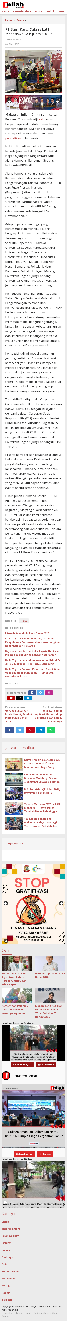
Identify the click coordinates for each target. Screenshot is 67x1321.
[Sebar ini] (9, 730)
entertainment (11, 1228)
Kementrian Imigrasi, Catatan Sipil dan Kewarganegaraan (15, 1009)
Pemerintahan (10, 1271)
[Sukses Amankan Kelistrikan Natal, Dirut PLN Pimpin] (33, 1116)
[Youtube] (11, 698)
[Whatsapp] (51, 730)
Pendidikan (8, 1278)
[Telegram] (28, 698)
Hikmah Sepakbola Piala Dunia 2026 (27, 633)
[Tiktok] (19, 698)
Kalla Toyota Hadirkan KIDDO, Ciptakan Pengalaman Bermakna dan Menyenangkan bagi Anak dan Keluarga (32, 642)
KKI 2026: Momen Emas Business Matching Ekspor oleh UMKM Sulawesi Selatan (42, 778)
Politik (6, 1285)
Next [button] (57, 101)
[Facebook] (32, 692)
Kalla (41, 119)
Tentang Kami (23, 1312)
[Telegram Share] (40, 730)
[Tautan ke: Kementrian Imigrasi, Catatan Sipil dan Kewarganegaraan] (17, 995)
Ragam (6, 1292)
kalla (24, 620)
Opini (5, 1264)
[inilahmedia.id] (13, 4)
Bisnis (5, 1221)
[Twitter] (40, 692)
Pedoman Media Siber (45, 1312)
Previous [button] (9, 101)
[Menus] (62, 4)
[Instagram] (49, 692)
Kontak (5, 1316)
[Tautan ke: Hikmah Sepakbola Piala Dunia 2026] (50, 963)
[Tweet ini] (20, 730)
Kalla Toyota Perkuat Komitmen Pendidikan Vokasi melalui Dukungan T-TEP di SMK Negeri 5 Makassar (32, 673)
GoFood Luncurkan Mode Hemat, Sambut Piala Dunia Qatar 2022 (18, 714)
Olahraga (7, 1257)
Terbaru (7, 1299)
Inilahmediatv (10, 1235)
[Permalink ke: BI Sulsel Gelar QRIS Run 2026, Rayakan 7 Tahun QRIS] (14, 793)
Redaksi (8, 1312)
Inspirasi (7, 1243)
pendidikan (13, 138)
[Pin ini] (30, 730)
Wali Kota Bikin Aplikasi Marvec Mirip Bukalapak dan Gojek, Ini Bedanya (48, 714)
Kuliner (6, 1250)
